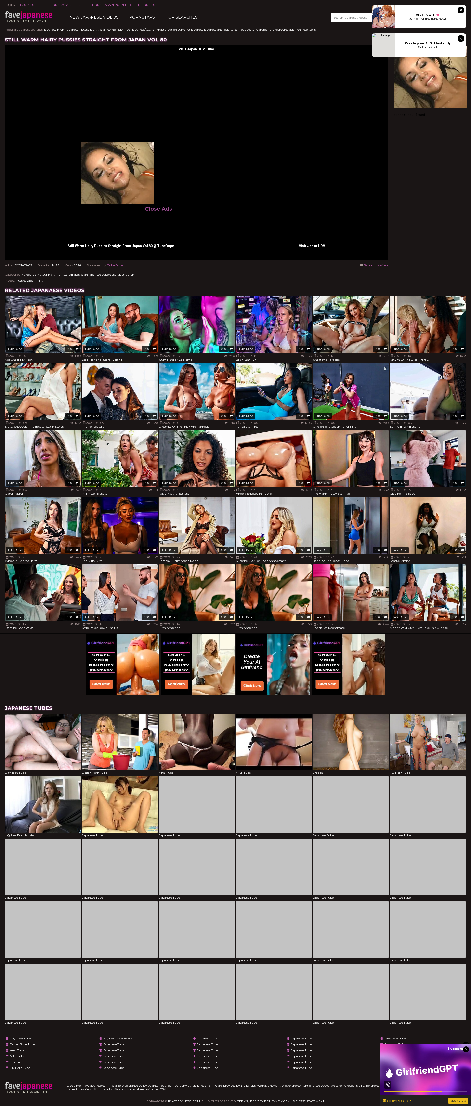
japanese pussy (77, 29)
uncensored (280, 29)
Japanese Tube (114, 1044)
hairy (40, 280)
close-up (115, 274)
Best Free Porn (88, 5)
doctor (251, 29)
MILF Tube (17, 1056)
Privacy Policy (262, 1101)
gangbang (264, 29)
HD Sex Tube (29, 5)
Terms (242, 1101)
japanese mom (54, 29)
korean (235, 29)
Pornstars (142, 17)
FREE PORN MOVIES (57, 5)
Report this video (375, 265)
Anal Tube (17, 1050)
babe (105, 274)
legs (243, 29)
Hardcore (27, 274)
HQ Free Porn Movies (118, 1038)
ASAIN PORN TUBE (119, 5)
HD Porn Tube (147, 5)
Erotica (15, 1062)
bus (226, 29)
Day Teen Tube (20, 1038)
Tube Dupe (115, 265)
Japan (31, 280)
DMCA (283, 1101)
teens (312, 29)
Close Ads (158, 209)
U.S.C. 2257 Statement (307, 1101)
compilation (116, 29)
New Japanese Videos (93, 17)
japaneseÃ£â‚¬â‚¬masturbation (154, 29)
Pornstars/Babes (68, 274)
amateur (41, 274)
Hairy (52, 274)
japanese (197, 29)
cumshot (184, 29)
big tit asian (98, 29)
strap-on (128, 274)
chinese (302, 29)
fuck (128, 29)
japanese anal (213, 29)
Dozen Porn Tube (22, 1044)
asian (293, 29)
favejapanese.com (184, 1101)
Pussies (21, 280)
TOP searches (181, 17)
